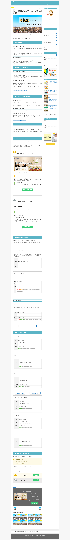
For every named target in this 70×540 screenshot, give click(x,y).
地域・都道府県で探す (47, 33)
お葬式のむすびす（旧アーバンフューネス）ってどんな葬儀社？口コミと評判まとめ (52, 105)
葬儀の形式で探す (46, 35)
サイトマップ (43, 535)
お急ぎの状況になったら (47, 59)
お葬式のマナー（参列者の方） (48, 47)
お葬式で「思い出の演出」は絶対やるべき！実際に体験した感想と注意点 (52, 96)
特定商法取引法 (27, 535)
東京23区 (12, 7)
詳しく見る (36, 475)
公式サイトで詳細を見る (27, 189)
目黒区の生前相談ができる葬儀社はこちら (19, 120)
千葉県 (45, 127)
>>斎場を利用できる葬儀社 (35, 393)
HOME (13, 531)
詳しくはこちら (34, 503)
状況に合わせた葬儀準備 (47, 42)
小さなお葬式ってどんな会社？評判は (52, 109)
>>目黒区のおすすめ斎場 (20, 393)
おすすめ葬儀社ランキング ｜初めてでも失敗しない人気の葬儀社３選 (52, 82)
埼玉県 (45, 125)
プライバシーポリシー (32, 535)
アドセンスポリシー (38, 535)
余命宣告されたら (46, 57)
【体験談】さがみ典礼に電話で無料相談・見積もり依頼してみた (52, 100)
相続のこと (45, 49)
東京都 (45, 120)
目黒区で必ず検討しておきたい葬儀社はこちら (20, 90)
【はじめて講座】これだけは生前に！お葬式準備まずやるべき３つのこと (52, 87)
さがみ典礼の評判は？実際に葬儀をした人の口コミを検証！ (52, 91)
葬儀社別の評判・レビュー (47, 40)
